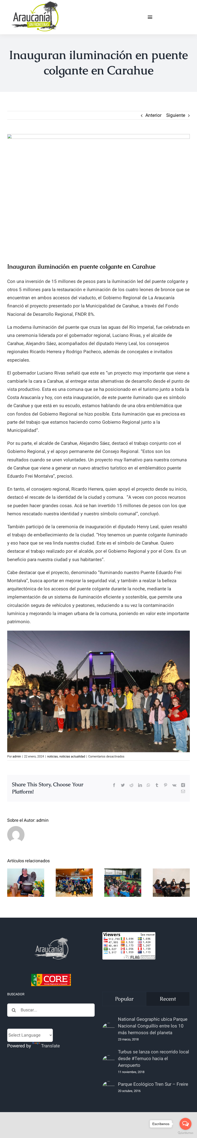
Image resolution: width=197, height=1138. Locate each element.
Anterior (153, 115)
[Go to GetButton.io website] (185, 1133)
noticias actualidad (72, 756)
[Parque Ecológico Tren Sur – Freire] (108, 1087)
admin (16, 756)
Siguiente (175, 115)
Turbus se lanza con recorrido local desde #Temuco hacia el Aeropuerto (153, 1059)
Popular (124, 998)
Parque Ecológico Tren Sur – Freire (153, 1084)
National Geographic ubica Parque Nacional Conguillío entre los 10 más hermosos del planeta (152, 1026)
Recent (168, 998)
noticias (52, 756)
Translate (50, 1046)
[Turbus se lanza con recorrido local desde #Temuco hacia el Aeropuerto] (108, 1061)
